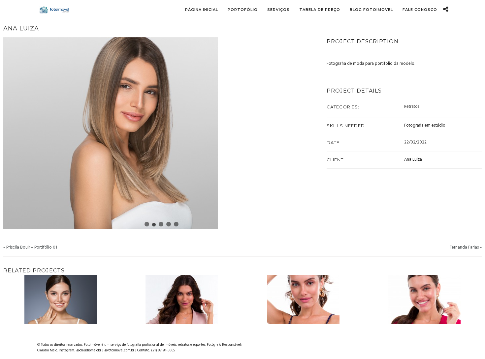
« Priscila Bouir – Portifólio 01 (30, 247)
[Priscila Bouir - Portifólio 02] (306, 299)
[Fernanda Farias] (64, 299)
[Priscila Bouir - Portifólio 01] (185, 299)
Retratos (411, 106)
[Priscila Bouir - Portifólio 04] (427, 299)
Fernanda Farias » (466, 247)
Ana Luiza (21, 28)
